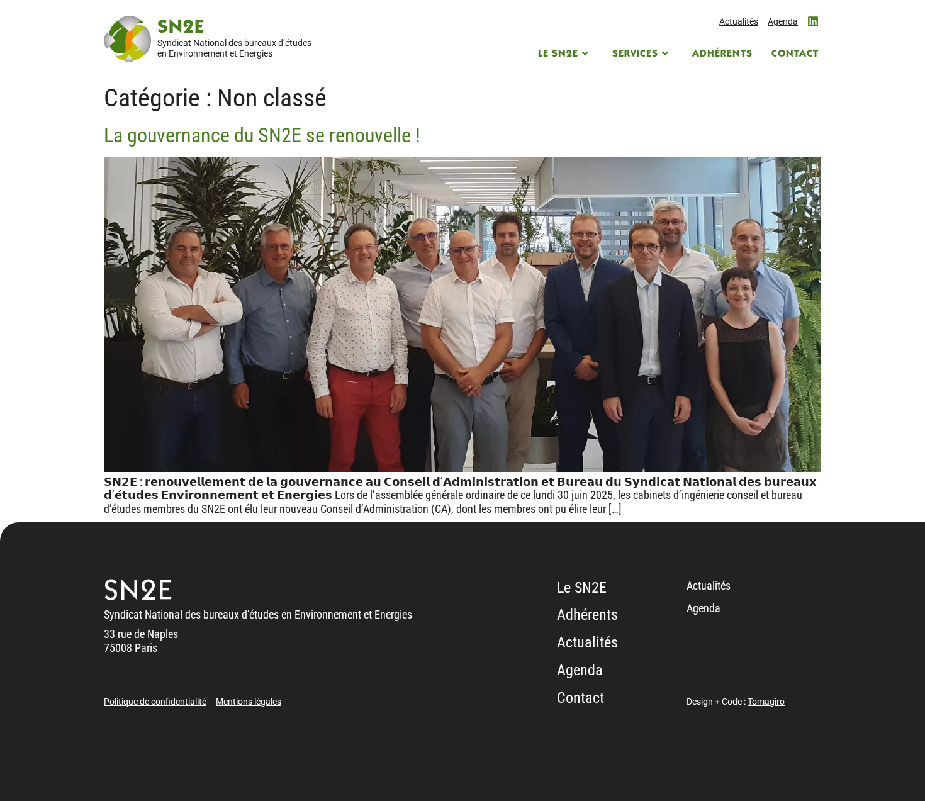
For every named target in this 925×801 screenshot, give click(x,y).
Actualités (738, 21)
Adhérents (722, 54)
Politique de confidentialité (155, 702)
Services (635, 54)
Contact (795, 54)
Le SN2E (558, 54)
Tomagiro (766, 702)
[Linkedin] (813, 21)
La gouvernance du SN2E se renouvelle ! (262, 135)
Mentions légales (248, 702)
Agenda (783, 21)
